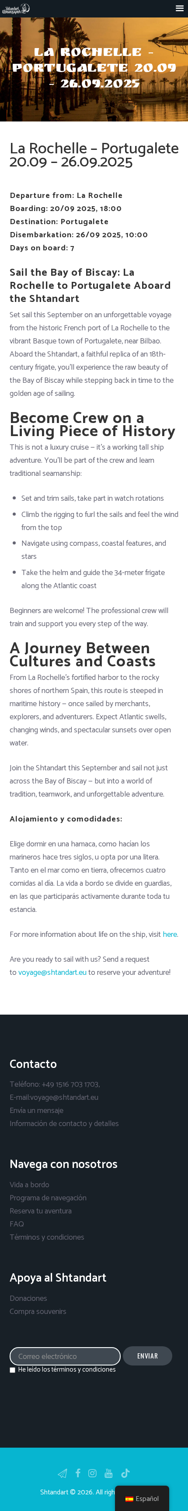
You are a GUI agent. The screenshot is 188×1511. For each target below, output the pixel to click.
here (170, 934)
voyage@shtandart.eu (52, 972)
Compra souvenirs (38, 1311)
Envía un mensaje (36, 1110)
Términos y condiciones (47, 1237)
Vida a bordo (29, 1185)
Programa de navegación (48, 1198)
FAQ (17, 1224)
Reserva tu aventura (41, 1211)
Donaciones (28, 1298)
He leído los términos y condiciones (67, 1370)
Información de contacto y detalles (64, 1123)
